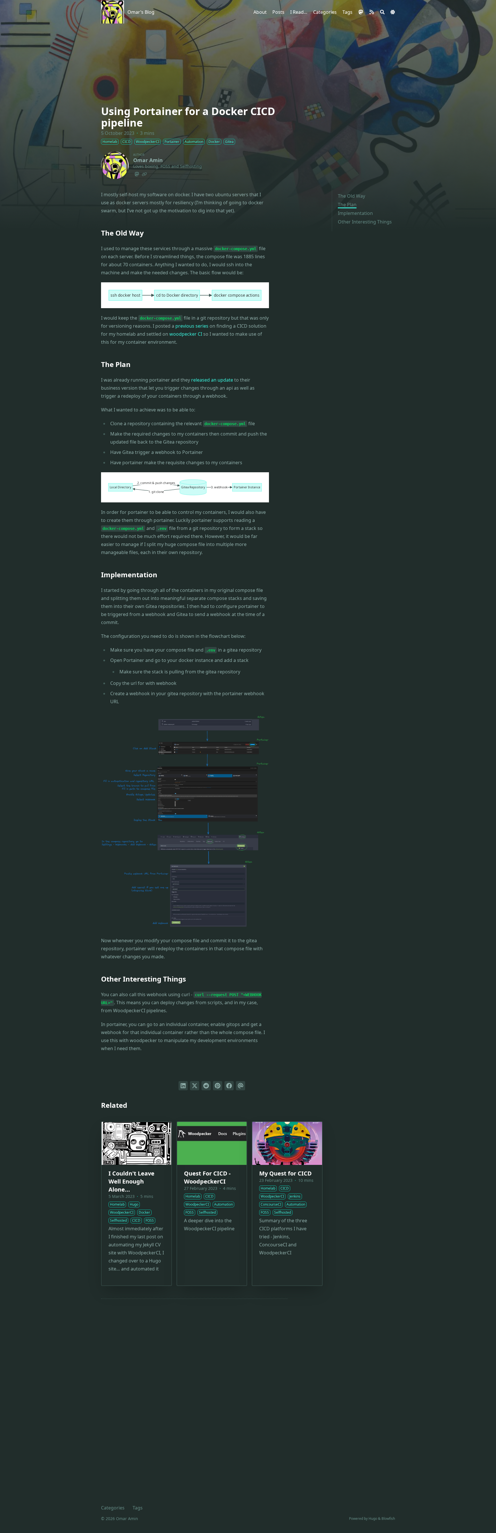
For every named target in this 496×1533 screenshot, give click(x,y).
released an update (212, 380)
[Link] (144, 173)
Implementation (355, 213)
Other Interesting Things (365, 222)
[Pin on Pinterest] (217, 1085)
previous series (191, 326)
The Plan (347, 204)
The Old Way (351, 196)
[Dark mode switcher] (392, 12)
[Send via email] (240, 1085)
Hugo (373, 1518)
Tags (138, 1508)
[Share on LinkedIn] (183, 1085)
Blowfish (388, 1518)
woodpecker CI (185, 334)
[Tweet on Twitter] (194, 1085)
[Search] (382, 12)
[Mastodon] (137, 173)
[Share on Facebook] (229, 1085)
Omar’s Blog (140, 12)
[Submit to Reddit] (206, 1085)
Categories (113, 1508)
